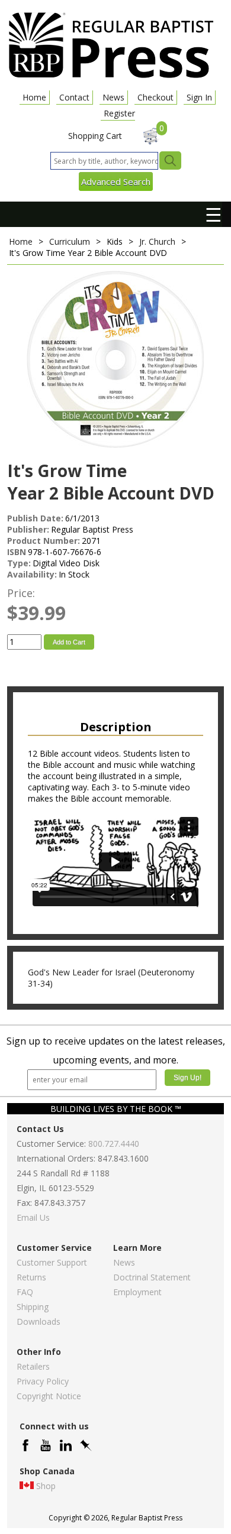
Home (34, 97)
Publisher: (28, 529)
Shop (46, 1485)
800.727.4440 (113, 1143)
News (113, 97)
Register (119, 113)
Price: (21, 593)
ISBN (16, 551)
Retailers (33, 1366)
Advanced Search (115, 181)
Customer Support (52, 1262)
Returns (31, 1277)
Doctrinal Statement (152, 1277)
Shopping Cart (95, 135)
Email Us (33, 1217)
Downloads (38, 1321)
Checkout (155, 97)
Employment (137, 1292)
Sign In (199, 97)
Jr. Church (157, 241)
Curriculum (69, 241)
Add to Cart (69, 642)
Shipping (33, 1306)
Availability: (32, 574)
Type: (19, 563)
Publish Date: (35, 518)
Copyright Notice (49, 1396)
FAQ (25, 1292)
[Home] (110, 77)
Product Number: (43, 540)
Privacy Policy (43, 1381)
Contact (74, 97)
